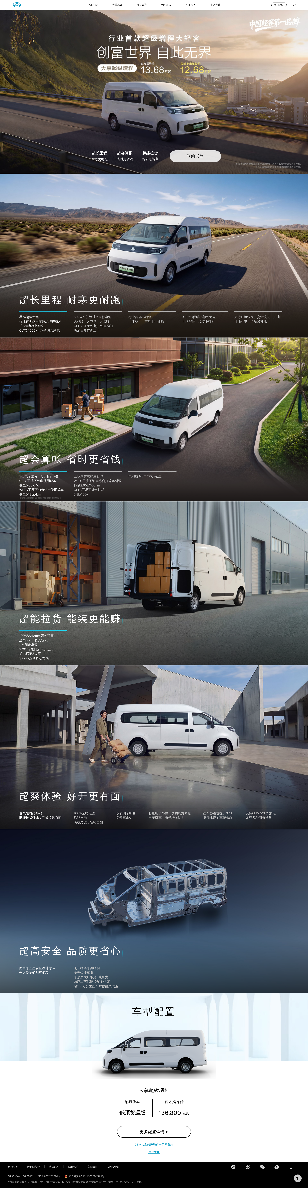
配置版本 (132, 1101)
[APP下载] (291, 1166)
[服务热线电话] (298, 1178)
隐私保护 (73, 1166)
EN (294, 4)
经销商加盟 (33, 1166)
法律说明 (54, 1166)
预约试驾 (278, 4)
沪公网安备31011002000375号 (86, 1176)
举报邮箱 (92, 1166)
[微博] (247, 1166)
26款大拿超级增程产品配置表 (154, 1144)
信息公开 (13, 1166)
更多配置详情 (152, 1131)
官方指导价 (174, 1101)
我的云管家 (113, 1166)
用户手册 (154, 1152)
